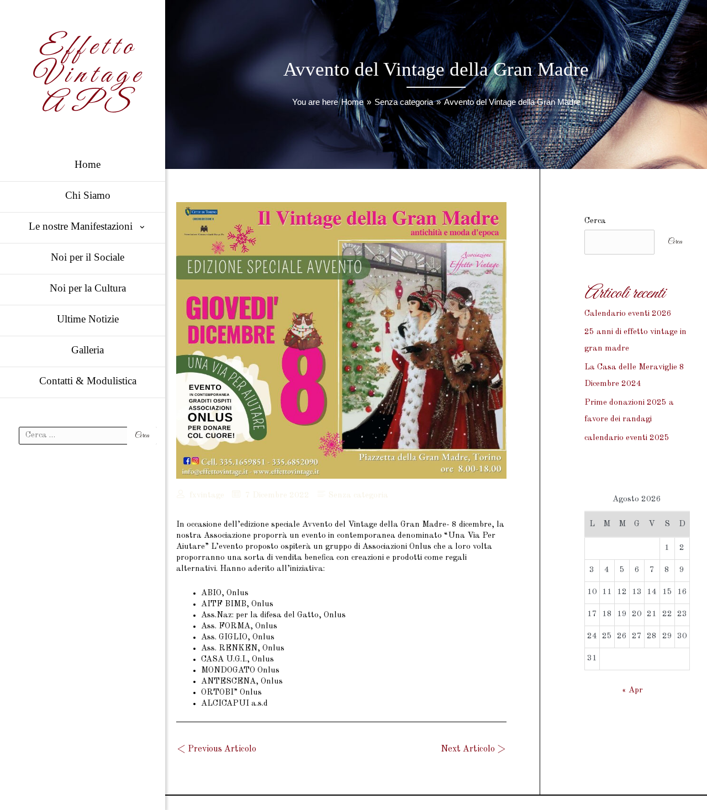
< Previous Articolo (216, 749)
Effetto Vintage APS (87, 75)
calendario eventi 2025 (626, 438)
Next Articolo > (473, 749)
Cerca (595, 221)
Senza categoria (358, 495)
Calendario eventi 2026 (628, 314)
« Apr (632, 690)
